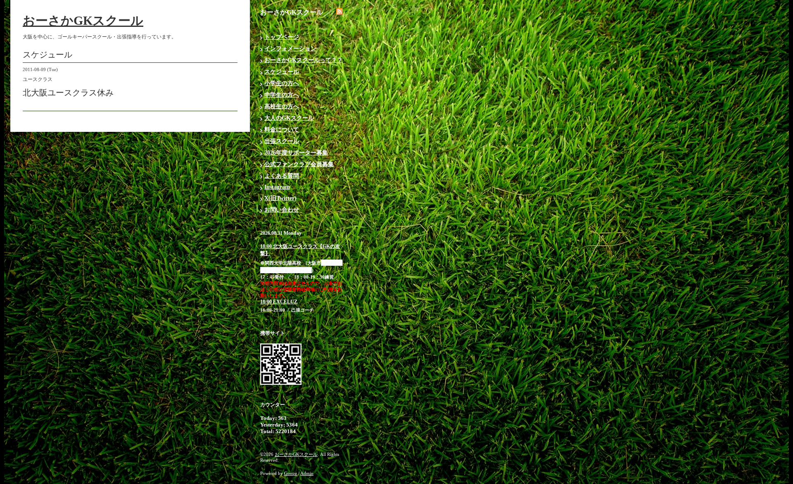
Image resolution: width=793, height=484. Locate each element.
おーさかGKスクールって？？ (303, 60)
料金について (281, 129)
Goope (290, 473)
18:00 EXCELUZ (278, 302)
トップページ (281, 37)
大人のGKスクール (289, 118)
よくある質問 (281, 176)
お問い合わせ (281, 210)
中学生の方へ (281, 95)
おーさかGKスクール (83, 20)
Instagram (277, 187)
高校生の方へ (281, 106)
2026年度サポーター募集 (296, 153)
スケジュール (281, 72)
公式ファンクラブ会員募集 (299, 164)
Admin (306, 473)
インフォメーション (290, 48)
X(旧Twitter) (280, 198)
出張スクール (281, 141)
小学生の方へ (281, 83)
